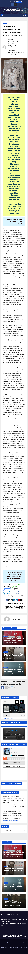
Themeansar (14, 944)
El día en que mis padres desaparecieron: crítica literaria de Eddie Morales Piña (18, 607)
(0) (9, 687)
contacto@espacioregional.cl (10, 820)
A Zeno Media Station (8, 718)
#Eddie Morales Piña (13, 48)
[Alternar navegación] (13, 15)
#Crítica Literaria (12, 43)
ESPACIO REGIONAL (14, 10)
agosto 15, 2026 (9, 889)
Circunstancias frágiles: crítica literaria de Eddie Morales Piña (9, 606)
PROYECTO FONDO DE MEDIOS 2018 (14, 950)
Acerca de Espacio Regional (11, 947)
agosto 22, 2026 (9, 856)
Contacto (21, 947)
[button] (23, 15)
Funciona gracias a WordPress (10, 942)
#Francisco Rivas (12, 52)
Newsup (22, 942)
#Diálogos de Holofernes (14, 46)
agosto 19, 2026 (9, 872)
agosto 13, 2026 (9, 905)
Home (2, 947)
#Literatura (21, 52)
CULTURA (5, 23)
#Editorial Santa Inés (13, 50)
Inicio (25, 947)
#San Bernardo (12, 54)
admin (11, 39)
